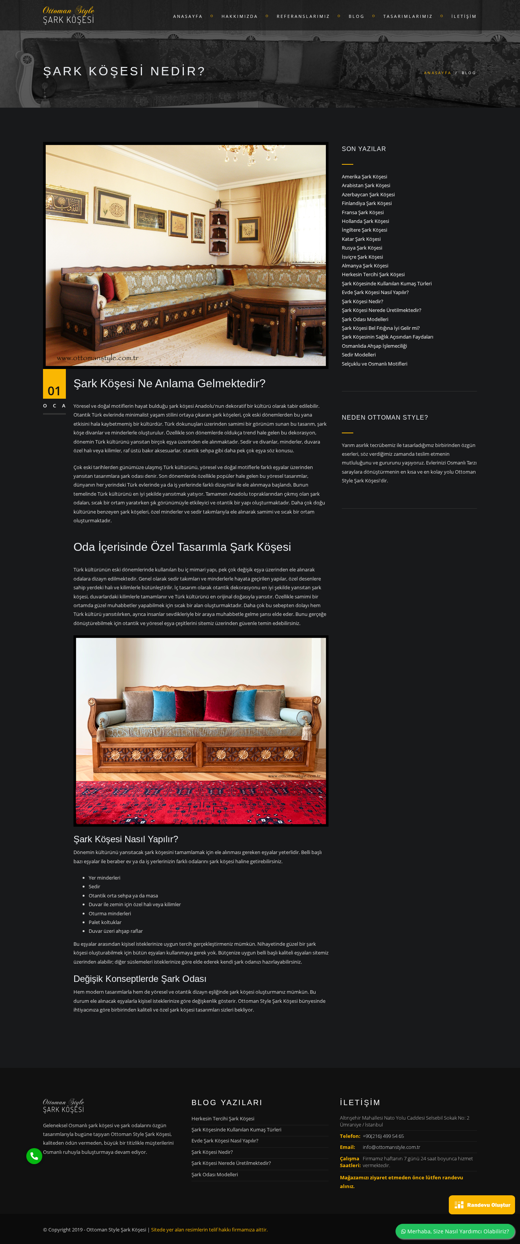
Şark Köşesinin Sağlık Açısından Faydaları (387, 336)
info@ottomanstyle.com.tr (391, 1147)
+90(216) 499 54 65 (383, 1136)
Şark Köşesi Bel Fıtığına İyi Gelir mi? (381, 328)
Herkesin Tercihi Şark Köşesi (373, 274)
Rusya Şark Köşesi (362, 247)
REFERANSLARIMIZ (303, 16)
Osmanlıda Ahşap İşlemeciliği (374, 345)
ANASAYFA (188, 16)
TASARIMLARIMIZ (408, 16)
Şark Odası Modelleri (365, 319)
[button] (34, 1156)
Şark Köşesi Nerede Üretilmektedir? (381, 310)
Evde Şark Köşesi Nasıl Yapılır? (375, 292)
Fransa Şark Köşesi (363, 212)
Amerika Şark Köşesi (364, 176)
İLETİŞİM (464, 16)
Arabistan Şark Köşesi (366, 185)
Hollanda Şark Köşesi (365, 221)
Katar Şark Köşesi (361, 238)
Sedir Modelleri (359, 354)
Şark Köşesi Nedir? (362, 301)
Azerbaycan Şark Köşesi (368, 194)
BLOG (357, 16)
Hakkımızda (240, 16)
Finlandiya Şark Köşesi (367, 203)
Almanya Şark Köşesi (365, 265)
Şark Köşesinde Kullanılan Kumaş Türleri (387, 283)
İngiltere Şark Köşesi (364, 229)
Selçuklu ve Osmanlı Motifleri (374, 363)
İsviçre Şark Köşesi (362, 256)
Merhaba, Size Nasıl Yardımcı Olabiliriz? (457, 1231)
